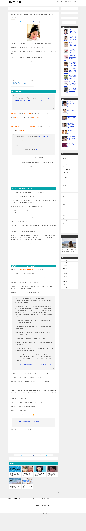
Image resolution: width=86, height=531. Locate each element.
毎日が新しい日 (14, 2)
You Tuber (65, 155)
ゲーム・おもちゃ (66, 172)
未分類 (64, 215)
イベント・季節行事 (66, 169)
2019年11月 (65, 281)
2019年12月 (65, 279)
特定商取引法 (38, 505)
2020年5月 (65, 265)
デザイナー (65, 177)
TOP (13, 498)
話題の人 (64, 231)
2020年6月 (65, 262)
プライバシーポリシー (46, 505)
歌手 (63, 218)
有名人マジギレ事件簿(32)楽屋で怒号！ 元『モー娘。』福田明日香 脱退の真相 (34, 364)
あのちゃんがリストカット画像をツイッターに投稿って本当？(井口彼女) (46, 493)
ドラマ (64, 180)
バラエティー (65, 185)
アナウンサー (65, 164)
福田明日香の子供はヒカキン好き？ (19, 83)
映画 (63, 212)
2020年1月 (65, 276)
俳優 (63, 191)
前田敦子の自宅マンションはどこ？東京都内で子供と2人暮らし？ (27, 474)
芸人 (63, 226)
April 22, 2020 (32, 104)
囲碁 (63, 196)
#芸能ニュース (31, 100)
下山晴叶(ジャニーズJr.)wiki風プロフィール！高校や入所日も (27, 486)
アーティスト (65, 166)
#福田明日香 (39, 98)
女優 (63, 201)
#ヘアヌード (25, 100)
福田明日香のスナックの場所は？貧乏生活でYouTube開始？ (28, 421)
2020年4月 (65, 268)
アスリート (65, 161)
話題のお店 (65, 228)
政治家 (64, 204)
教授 (63, 207)
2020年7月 (65, 260)
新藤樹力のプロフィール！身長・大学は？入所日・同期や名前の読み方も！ (14, 486)
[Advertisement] (33, 71)
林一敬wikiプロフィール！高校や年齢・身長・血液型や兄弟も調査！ (14, 474)
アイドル (12, 19)
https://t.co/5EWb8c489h (42, 136)
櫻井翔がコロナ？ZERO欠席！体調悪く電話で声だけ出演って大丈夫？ (52, 474)
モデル (64, 188)
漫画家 (64, 223)
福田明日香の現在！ (16, 82)
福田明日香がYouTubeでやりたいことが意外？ (21, 85)
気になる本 (65, 220)
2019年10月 (65, 284)
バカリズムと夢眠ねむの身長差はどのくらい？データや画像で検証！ (39, 474)
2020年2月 (65, 273)
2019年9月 (65, 287)
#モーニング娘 (46, 98)
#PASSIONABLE (18, 100)
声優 (63, 199)
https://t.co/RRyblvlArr (39, 100)
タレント (64, 174)
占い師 (64, 193)
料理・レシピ (65, 210)
